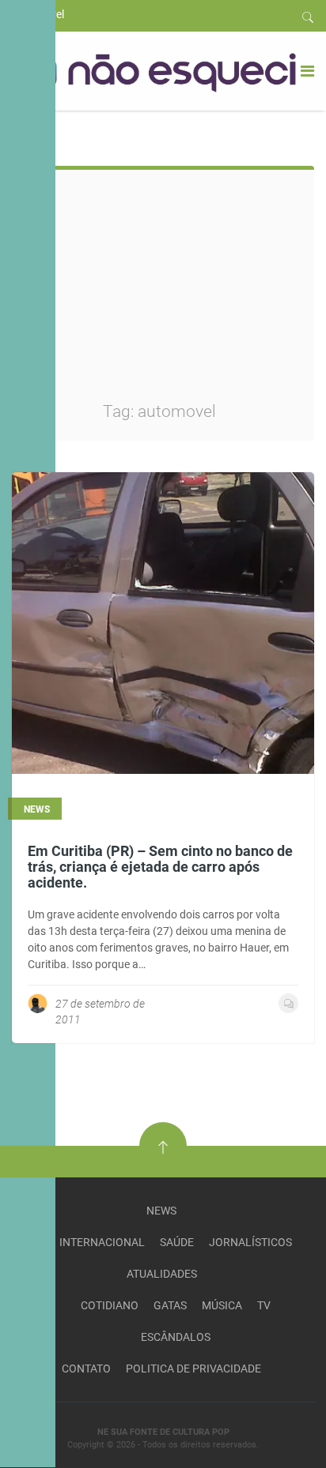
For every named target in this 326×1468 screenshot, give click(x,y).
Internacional (102, 1242)
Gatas (170, 1305)
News (161, 1210)
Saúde (177, 1242)
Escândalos (175, 1337)
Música (222, 1305)
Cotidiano (109, 1305)
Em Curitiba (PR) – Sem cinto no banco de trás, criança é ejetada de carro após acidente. (160, 867)
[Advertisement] (202, 296)
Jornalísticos (250, 1242)
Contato (86, 1368)
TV (264, 1305)
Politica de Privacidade (193, 1368)
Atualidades (162, 1273)
